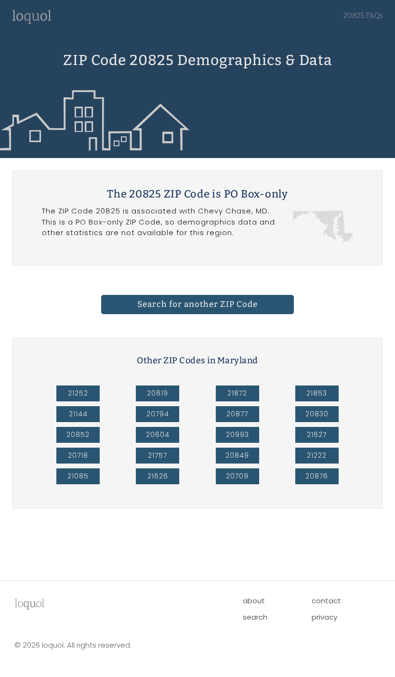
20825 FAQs (363, 15)
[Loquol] (32, 21)
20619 (157, 393)
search (255, 617)
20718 (78, 455)
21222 (317, 455)
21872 (237, 393)
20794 (157, 414)
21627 (317, 434)
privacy (324, 617)
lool (29, 603)
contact (326, 601)
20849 (237, 455)
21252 (78, 393)
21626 (157, 476)
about (254, 601)
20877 (237, 414)
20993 (237, 434)
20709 (237, 476)
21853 (316, 393)
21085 (78, 476)
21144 (78, 414)
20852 (78, 434)
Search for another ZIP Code (197, 304)
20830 (317, 414)
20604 (158, 434)
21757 (157, 455)
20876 (316, 476)
